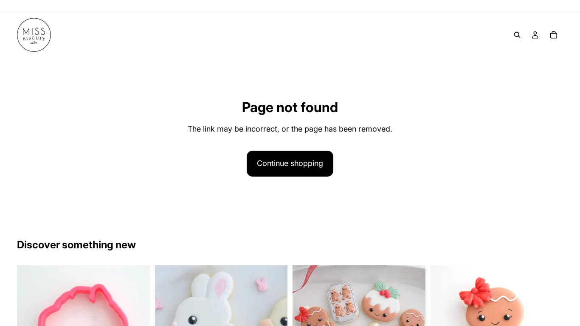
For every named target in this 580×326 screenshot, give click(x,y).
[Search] (517, 34)
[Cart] (553, 34)
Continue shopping (290, 163)
